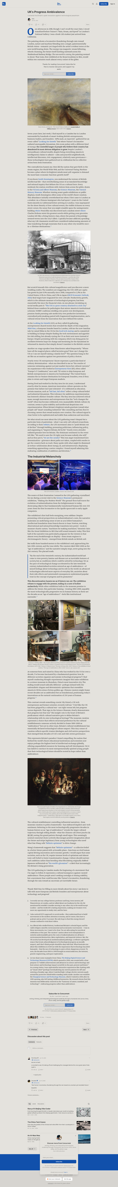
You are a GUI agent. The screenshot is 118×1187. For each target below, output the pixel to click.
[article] (59, 1113)
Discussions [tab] (41, 1104)
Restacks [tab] (38, 1042)
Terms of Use (67, 1165)
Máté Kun (32, 328)
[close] (75, 1135)
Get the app (67, 1179)
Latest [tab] (34, 1104)
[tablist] (35, 1042)
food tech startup (66, 331)
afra (33, 18)
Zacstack (33, 1080)
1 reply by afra (37, 1075)
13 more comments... (33, 1095)
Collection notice (68, 1175)
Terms (60, 1175)
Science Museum (68, 190)
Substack (50, 1183)
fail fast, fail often (57, 391)
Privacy (55, 1175)
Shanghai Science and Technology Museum (49, 977)
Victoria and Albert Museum (45, 190)
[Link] (25, 456)
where (37, 211)
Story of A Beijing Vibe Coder (39, 1109)
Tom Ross (34, 1058)
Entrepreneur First (63, 369)
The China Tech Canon (37, 1122)
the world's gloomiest (58, 863)
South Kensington (46, 179)
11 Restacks (48, 1017)
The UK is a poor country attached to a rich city (66, 306)
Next (85, 1029)
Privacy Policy (72, 1167)
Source (69, 128)
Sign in (112, 4)
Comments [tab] (32, 1042)
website (46, 425)
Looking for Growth (47, 142)
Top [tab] (30, 1104)
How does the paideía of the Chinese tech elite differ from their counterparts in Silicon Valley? (51, 1125)
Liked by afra (36, 1060)
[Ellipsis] (89, 1057)
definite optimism (54, 843)
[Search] (93, 4)
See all (31, 1149)
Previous (34, 1029)
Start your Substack (54, 1179)
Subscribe (104, 4)
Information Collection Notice (58, 1167)
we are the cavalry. (51, 438)
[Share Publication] (96, 4)
